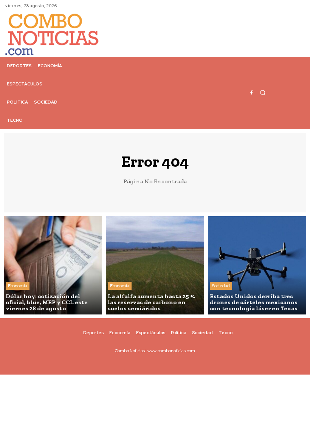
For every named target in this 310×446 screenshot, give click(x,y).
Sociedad (221, 285)
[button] (263, 93)
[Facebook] (251, 93)
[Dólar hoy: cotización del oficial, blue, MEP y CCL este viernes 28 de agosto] (53, 265)
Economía (17, 285)
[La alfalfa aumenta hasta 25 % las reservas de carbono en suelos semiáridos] (155, 265)
